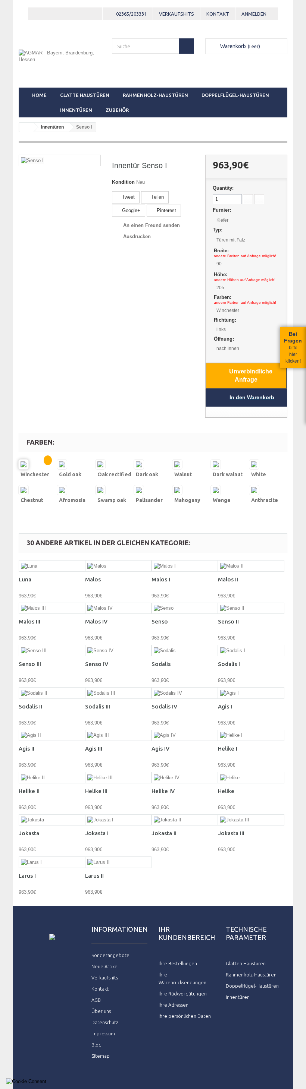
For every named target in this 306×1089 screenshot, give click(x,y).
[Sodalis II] (52, 693)
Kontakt (217, 13)
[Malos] (118, 566)
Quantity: (223, 188)
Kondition (123, 182)
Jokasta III (231, 833)
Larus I (27, 875)
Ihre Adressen (173, 1004)
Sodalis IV (164, 706)
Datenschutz (104, 1022)
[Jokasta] (52, 820)
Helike (226, 791)
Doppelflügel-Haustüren (235, 95)
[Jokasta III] (251, 820)
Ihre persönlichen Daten (185, 1016)
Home (39, 95)
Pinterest (165, 210)
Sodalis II (30, 706)
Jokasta (29, 833)
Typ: (217, 230)
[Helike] (251, 777)
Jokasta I (97, 833)
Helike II (29, 791)
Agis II (26, 748)
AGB (96, 1000)
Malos (93, 579)
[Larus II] (118, 862)
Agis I (225, 706)
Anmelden (253, 13)
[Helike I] (251, 735)
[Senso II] (251, 608)
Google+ (130, 210)
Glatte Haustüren (84, 95)
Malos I (161, 579)
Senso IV (96, 664)
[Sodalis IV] (185, 693)
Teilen (157, 197)
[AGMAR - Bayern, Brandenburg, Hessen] (60, 62)
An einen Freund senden (151, 225)
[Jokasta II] (185, 820)
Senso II (228, 621)
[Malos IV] (118, 608)
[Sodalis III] (118, 693)
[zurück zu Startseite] (26, 127)
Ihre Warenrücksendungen (182, 978)
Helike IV (163, 791)
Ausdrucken (137, 236)
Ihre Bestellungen (178, 963)
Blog (96, 1044)
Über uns (101, 1011)
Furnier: (222, 210)
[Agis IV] (185, 735)
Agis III (93, 748)
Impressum (103, 1033)
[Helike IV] (185, 777)
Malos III (29, 621)
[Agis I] (251, 693)
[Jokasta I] (118, 820)
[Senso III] (52, 650)
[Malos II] (251, 566)
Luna (25, 579)
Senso (160, 621)
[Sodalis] (185, 650)
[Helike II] (52, 777)
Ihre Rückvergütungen (183, 993)
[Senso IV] (118, 650)
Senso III (30, 664)
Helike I (227, 748)
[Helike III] (118, 777)
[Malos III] (52, 608)
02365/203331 (131, 13)
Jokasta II (164, 833)
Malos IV (96, 621)
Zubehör (117, 110)
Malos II (228, 579)
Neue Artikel (105, 966)
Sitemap (100, 1055)
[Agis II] (52, 735)
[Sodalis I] (251, 650)
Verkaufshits (176, 13)
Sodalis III (97, 706)
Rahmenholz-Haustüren (155, 95)
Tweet (128, 197)
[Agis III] (118, 735)
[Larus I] (52, 862)
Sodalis (161, 664)
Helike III (96, 791)
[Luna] (52, 566)
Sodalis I (229, 664)
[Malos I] (185, 566)
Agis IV (160, 748)
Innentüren (76, 110)
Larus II (94, 875)
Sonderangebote (110, 955)
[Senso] (185, 608)
